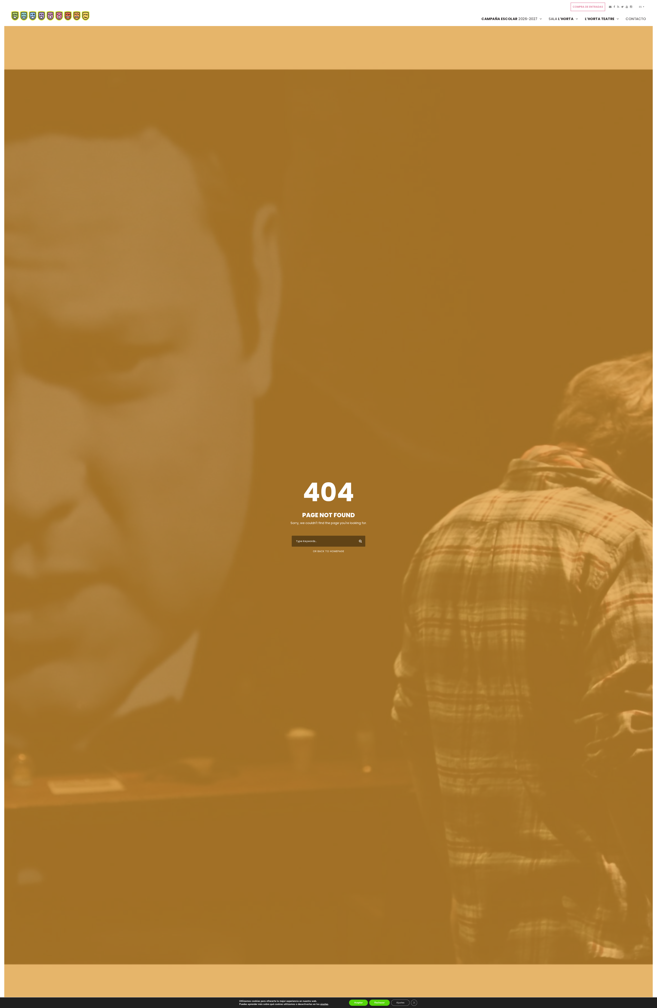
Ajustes (400, 1002)
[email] (610, 7)
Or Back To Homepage (328, 551)
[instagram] (631, 7)
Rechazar (379, 1002)
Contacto (636, 18)
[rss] (618, 7)
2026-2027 (509, 18)
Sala (561, 18)
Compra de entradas (588, 7)
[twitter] (622, 7)
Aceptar (358, 1002)
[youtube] (627, 7)
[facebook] (614, 7)
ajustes (324, 1004)
